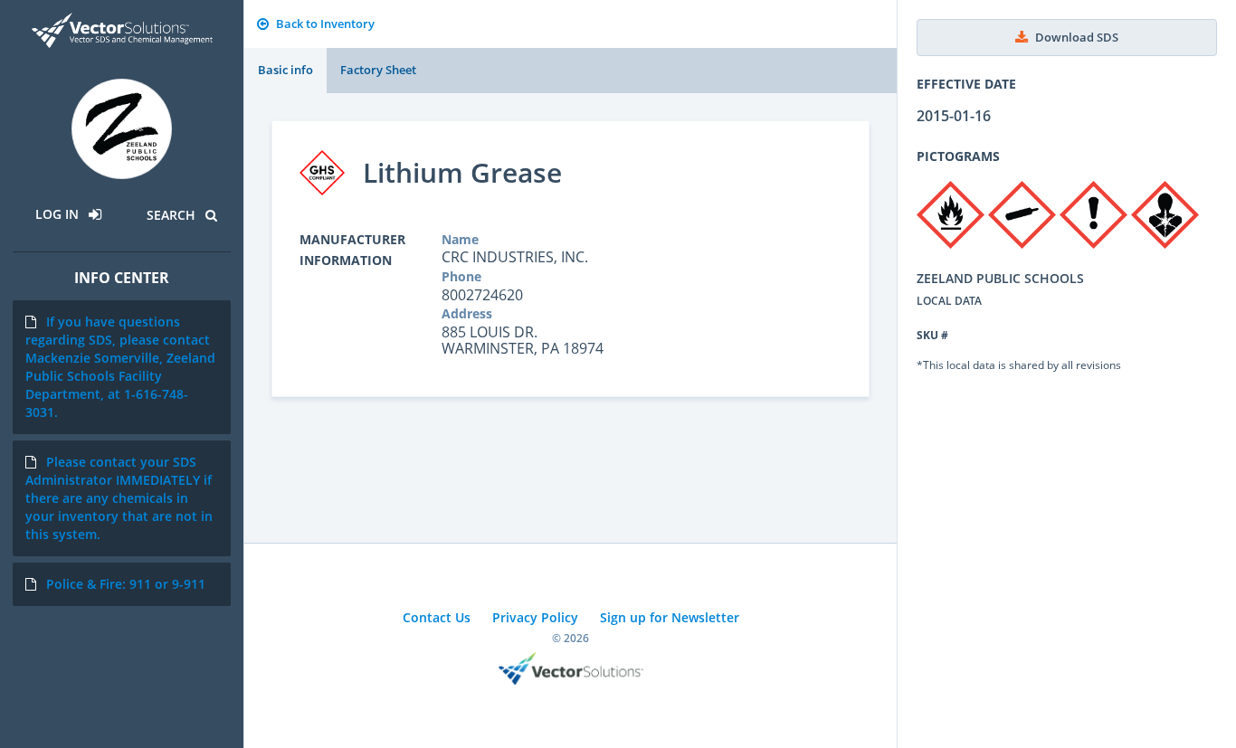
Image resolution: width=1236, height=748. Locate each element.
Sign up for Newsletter (669, 617)
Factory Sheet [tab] (378, 70)
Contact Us (437, 617)
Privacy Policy (535, 617)
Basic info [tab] (285, 70)
